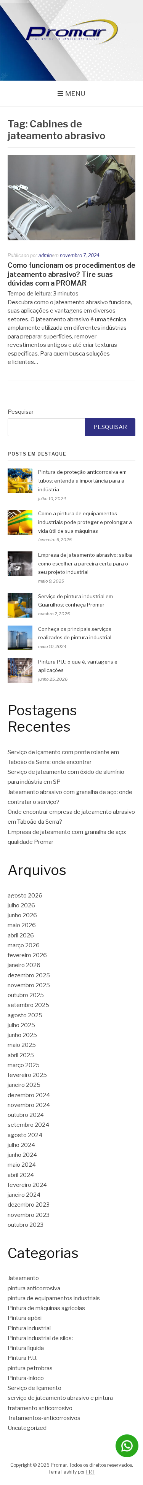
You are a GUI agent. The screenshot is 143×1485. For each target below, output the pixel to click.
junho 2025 (22, 1035)
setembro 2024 (28, 1124)
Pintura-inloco (26, 1378)
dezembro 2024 (29, 1095)
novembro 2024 (29, 1105)
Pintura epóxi (25, 1318)
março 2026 (24, 945)
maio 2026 (22, 925)
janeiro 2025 (24, 1085)
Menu (75, 93)
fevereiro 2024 (27, 1185)
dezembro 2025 (29, 975)
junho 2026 (22, 915)
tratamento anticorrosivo (40, 1408)
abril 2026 (21, 935)
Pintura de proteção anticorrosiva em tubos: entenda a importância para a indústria (82, 480)
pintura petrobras (30, 1368)
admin (45, 255)
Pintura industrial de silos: (40, 1338)
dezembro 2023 (29, 1204)
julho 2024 (21, 1145)
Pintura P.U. (22, 1358)
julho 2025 (21, 1025)
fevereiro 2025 (27, 1075)
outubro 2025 (26, 995)
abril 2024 (21, 1175)
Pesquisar (21, 411)
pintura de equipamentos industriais (54, 1298)
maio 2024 (22, 1164)
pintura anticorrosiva (34, 1288)
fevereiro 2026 (27, 955)
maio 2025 (22, 1045)
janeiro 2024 (24, 1194)
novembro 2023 (29, 1215)
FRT (90, 1472)
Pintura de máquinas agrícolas (46, 1308)
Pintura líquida (26, 1348)
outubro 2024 (26, 1115)
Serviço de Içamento (34, 1388)
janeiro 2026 (24, 965)
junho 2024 (22, 1154)
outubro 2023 (25, 1224)
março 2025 (24, 1065)
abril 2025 (21, 1055)
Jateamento (23, 1278)
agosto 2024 (25, 1135)
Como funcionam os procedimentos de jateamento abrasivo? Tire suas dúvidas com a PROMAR (71, 274)
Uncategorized (27, 1428)
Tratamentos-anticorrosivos (44, 1418)
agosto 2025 (25, 1015)
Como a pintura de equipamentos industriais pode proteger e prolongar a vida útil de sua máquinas (85, 522)
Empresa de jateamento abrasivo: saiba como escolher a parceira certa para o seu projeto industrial (85, 563)
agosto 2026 (25, 895)
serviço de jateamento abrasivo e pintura (60, 1397)
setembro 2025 (28, 1005)
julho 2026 (21, 905)
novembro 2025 (29, 985)
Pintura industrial (29, 1328)
